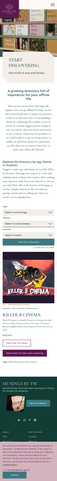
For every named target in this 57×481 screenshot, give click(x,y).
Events (33, 362)
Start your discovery (28, 242)
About (6, 432)
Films (27, 362)
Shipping (7, 441)
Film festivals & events (19, 304)
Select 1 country (13, 235)
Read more (7, 335)
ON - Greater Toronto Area (25, 308)
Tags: (5, 362)
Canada (6, 308)
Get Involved (35, 432)
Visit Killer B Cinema (16, 343)
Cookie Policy (10, 464)
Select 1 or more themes (17, 223)
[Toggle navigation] (52, 4)
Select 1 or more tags (16, 212)
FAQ (5, 436)
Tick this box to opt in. (18, 470)
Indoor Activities (16, 362)
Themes (6, 218)
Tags (5, 206)
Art (4, 304)
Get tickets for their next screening (24, 353)
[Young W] (9, 9)
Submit (14, 475)
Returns (32, 441)
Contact (32, 436)
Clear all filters (44, 247)
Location (7, 229)
